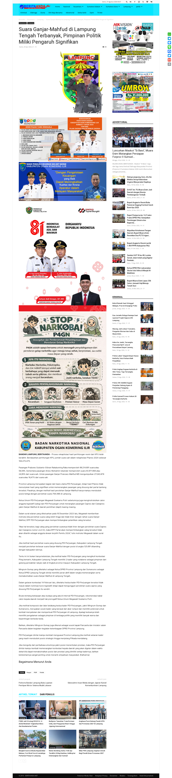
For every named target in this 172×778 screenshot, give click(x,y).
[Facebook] (135, 1)
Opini (92, 12)
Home (57, 6)
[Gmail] (169, 60)
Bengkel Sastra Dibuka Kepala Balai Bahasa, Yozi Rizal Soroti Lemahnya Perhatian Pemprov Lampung (32, 753)
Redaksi (122, 776)
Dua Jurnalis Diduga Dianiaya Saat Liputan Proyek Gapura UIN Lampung (125, 317)
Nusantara (77, 6)
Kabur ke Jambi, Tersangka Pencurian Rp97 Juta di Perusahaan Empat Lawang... (123, 344)
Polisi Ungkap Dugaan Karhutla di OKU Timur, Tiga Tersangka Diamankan (124, 371)
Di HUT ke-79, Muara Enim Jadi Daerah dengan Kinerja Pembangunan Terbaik (139, 192)
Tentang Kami (132, 776)
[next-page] (24, 760)
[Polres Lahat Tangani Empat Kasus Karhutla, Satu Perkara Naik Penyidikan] (147, 359)
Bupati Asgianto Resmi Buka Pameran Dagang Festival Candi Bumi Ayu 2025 (140, 205)
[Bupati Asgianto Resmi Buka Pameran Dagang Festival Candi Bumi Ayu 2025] (118, 205)
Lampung (127, 6)
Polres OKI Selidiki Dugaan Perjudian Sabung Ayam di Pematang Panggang (122, 385)
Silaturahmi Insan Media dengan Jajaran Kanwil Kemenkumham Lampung (87, 684)
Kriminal (24, 12)
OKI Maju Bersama (55, 12)
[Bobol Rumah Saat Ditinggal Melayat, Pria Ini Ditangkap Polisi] (147, 306)
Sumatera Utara (112, 6)
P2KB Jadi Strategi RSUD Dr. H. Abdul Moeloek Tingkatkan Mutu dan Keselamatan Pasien (31, 723)
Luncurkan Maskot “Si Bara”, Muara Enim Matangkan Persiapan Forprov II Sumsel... (132, 153)
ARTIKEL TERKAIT (28, 694)
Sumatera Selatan (93, 6)
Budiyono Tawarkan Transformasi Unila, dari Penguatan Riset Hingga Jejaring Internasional (62, 723)
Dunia (43, 12)
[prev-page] (20, 760)
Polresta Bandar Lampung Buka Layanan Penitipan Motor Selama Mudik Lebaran (35, 684)
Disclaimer (113, 776)
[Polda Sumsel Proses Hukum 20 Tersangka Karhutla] (147, 399)
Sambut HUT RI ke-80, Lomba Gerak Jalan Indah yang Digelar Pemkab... (139, 257)
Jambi (138, 6)
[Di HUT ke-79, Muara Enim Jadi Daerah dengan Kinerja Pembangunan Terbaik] (118, 192)
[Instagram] (139, 1)
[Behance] (130, 1)
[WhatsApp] (169, 34)
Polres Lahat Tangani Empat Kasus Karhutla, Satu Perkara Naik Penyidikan (125, 358)
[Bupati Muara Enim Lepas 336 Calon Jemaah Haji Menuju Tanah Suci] (118, 284)
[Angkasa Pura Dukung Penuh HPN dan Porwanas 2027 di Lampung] (92, 709)
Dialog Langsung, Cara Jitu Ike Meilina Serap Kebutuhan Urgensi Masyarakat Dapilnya (139, 179)
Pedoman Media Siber (85, 776)
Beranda (22, 19)
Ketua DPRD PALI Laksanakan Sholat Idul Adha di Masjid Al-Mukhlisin (139, 270)
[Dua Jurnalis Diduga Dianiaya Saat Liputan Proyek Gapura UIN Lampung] (147, 318)
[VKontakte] (151, 1)
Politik (42, 672)
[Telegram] (169, 38)
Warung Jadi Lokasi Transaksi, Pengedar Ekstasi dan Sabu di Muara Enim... (123, 331)
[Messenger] (169, 43)
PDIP (35, 672)
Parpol (29, 672)
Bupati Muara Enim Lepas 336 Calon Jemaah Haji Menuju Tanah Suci (139, 283)
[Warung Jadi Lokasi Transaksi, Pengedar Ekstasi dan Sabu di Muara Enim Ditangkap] (147, 332)
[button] (127, 2)
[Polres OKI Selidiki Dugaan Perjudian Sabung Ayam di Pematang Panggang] (147, 386)
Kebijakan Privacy (101, 776)
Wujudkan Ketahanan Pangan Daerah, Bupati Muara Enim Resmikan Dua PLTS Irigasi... (139, 233)
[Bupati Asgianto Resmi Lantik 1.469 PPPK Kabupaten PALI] (118, 246)
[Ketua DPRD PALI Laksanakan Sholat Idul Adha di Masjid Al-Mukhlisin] (118, 271)
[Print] (169, 64)
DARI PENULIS (47, 694)
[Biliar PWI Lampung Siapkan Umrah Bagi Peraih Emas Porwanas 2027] (92, 739)
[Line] (169, 47)
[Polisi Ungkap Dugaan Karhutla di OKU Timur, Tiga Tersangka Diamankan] (147, 372)
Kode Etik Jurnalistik (146, 776)
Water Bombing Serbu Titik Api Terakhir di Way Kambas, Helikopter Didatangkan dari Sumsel (62, 753)
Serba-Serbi (82, 12)
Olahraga (33, 12)
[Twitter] (143, 1)
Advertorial (70, 12)
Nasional (66, 6)
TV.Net (99, 12)
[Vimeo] (147, 1)
